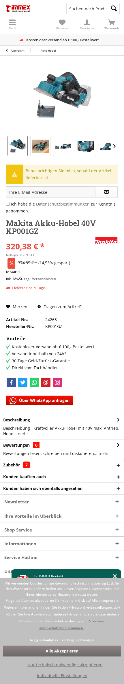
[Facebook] (11, 382)
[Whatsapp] (34, 382)
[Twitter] (22, 382)
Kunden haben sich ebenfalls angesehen (42, 488)
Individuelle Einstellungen (62, 675)
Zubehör (15, 465)
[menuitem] (111, 24)
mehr (22, 433)
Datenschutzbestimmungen (63, 204)
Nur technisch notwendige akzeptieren (65, 664)
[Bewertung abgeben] (49, 239)
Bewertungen (16, 445)
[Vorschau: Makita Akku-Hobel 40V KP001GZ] (17, 146)
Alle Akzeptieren (62, 651)
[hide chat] (115, 576)
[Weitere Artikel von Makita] (106, 241)
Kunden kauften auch (24, 476)
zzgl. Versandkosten (40, 278)
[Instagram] (57, 382)
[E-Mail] (45, 382)
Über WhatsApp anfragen (43, 400)
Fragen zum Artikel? (62, 306)
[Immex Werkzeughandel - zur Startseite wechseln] (31, 8)
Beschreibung (16, 420)
